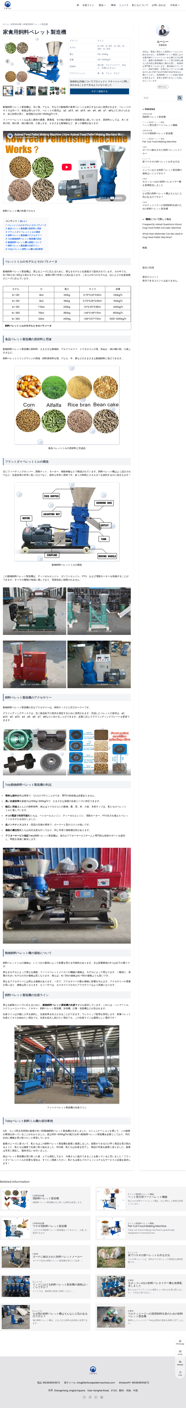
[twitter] (95, 1397)
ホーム (6, 24)
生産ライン (88, 5)
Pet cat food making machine (159, 141)
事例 (113, 5)
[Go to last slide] (7, 61)
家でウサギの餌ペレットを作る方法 (161, 161)
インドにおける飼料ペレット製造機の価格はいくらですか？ (162, 171)
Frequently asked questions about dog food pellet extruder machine (162, 226)
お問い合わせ (159, 5)
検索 (144, 247)
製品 (101, 5)
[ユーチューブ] (84, 1397)
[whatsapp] (101, 1397)
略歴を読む (162, 87)
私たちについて (140, 5)
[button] (20, 91)
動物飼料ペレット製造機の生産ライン (62, 1005)
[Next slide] (60, 61)
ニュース (123, 5)
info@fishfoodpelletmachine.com (96, 1382)
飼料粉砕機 (16, 24)
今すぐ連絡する (99, 91)
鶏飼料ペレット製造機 (154, 117)
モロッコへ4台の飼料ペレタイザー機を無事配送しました (161, 183)
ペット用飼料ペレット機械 (153, 122)
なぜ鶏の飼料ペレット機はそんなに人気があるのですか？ (162, 195)
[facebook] (90, 1397)
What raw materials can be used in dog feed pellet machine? (162, 235)
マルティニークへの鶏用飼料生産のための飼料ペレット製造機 (162, 207)
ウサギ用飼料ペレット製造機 (157, 133)
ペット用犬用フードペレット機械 (159, 125)
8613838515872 (51, 1382)
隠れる (22, 221)
